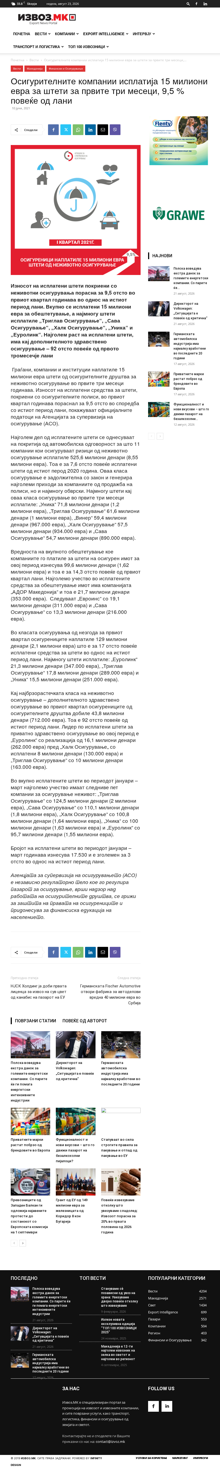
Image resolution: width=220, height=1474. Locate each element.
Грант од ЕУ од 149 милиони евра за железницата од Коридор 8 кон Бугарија (71, 1210)
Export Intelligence (103, 33)
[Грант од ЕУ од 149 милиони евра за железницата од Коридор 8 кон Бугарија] (75, 1182)
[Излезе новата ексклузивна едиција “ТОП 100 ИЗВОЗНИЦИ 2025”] (88, 1325)
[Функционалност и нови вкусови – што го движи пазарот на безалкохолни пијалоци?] (75, 1121)
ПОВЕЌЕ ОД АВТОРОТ (85, 1020)
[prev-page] (14, 1243)
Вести (41, 33)
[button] (188, 4)
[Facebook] (196, 4)
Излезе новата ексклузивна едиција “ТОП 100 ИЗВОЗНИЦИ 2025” (119, 1326)
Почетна (17, 60)
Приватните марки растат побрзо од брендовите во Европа (30, 1145)
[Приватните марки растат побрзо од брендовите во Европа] (30, 1121)
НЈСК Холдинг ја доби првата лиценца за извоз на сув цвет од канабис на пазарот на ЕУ (39, 992)
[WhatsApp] (78, 129)
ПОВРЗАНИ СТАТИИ (35, 1020)
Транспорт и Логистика (36, 46)
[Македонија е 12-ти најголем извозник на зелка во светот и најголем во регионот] (88, 1352)
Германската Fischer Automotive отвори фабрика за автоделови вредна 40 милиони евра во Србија (110, 994)
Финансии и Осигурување (66, 68)
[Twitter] (65, 129)
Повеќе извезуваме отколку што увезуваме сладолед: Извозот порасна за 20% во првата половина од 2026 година (119, 1216)
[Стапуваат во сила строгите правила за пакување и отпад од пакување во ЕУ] (121, 1121)
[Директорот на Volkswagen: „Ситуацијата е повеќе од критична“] (75, 1044)
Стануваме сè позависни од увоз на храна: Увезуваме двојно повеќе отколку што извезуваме (119, 1297)
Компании (65, 33)
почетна (21, 33)
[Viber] (115, 129)
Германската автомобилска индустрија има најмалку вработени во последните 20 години (120, 1073)
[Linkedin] (205, 4)
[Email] (102, 129)
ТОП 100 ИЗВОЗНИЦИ (86, 46)
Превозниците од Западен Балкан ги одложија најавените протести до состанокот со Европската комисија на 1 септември (29, 1216)
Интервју (142, 33)
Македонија (35, 68)
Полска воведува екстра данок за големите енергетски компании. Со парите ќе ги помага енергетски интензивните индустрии (51, 1301)
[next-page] (22, 1243)
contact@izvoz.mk (110, 1441)
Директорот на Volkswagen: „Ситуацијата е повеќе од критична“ (50, 1334)
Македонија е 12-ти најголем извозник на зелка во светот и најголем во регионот (118, 1353)
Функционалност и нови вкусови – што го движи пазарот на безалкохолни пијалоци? (75, 1150)
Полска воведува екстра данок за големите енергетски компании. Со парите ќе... (191, 278)
